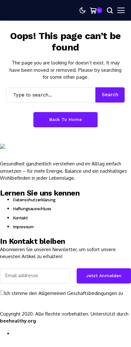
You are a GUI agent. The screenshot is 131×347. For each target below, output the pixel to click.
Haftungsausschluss (32, 208)
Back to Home (65, 119)
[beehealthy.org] (19, 152)
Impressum (23, 226)
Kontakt (20, 218)
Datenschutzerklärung (34, 199)
